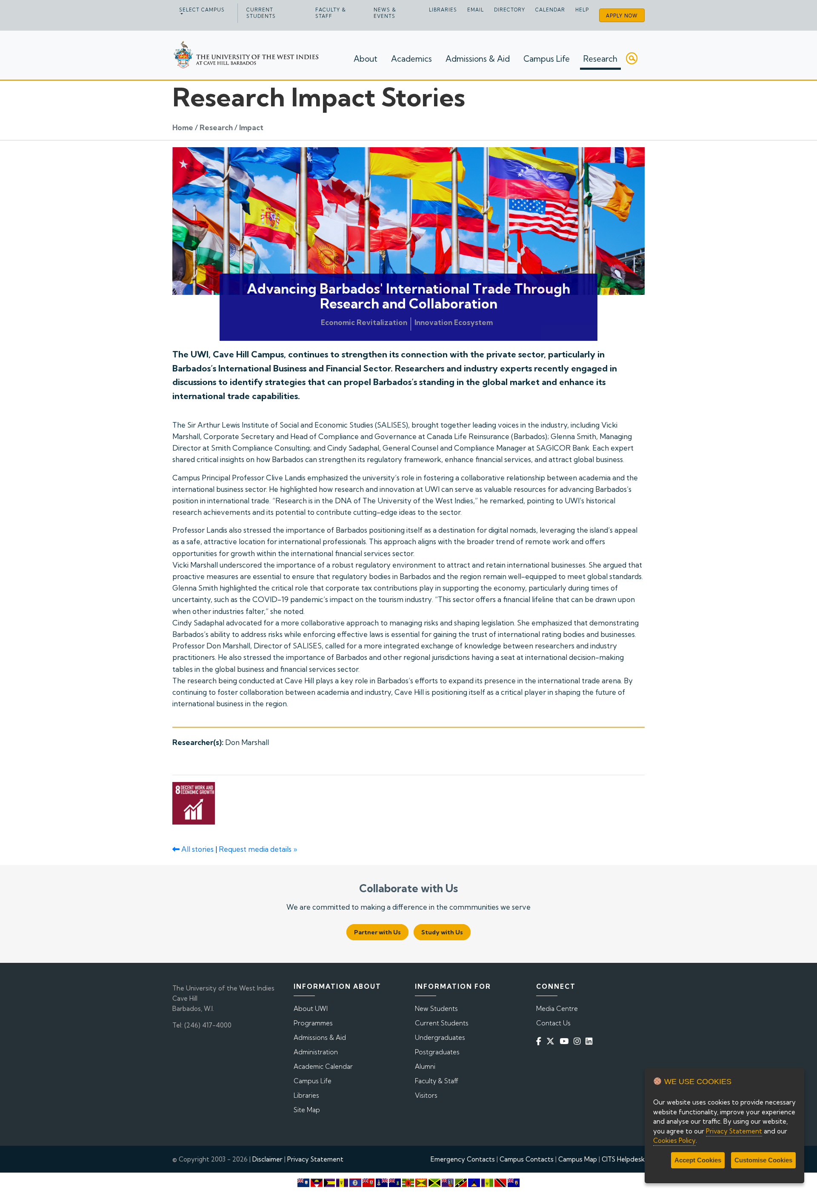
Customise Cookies (763, 1160)
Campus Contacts (527, 1159)
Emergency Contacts (463, 1159)
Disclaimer (267, 1159)
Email (475, 10)
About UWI (311, 1009)
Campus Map (577, 1159)
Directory (509, 10)
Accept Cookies (697, 1160)
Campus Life (546, 59)
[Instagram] (579, 1041)
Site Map (307, 1110)
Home (182, 127)
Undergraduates (440, 1037)
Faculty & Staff (330, 13)
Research (600, 59)
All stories (197, 849)
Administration (316, 1052)
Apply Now (622, 16)
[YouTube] (566, 1041)
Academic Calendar (323, 1066)
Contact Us (553, 1023)
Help (582, 10)
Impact (251, 127)
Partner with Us (377, 932)
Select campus (202, 10)
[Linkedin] (591, 1041)
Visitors (426, 1095)
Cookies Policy (674, 1140)
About (365, 59)
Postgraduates (437, 1052)
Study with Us (442, 932)
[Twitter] (552, 1041)
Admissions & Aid (478, 59)
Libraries (443, 10)
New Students (436, 1009)
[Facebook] (540, 1041)
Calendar (550, 10)
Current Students (261, 13)
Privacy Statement (315, 1159)
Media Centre (557, 1009)
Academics (411, 59)
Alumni (425, 1066)
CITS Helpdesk (623, 1159)
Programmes (313, 1023)
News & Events (385, 13)
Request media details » (258, 849)
